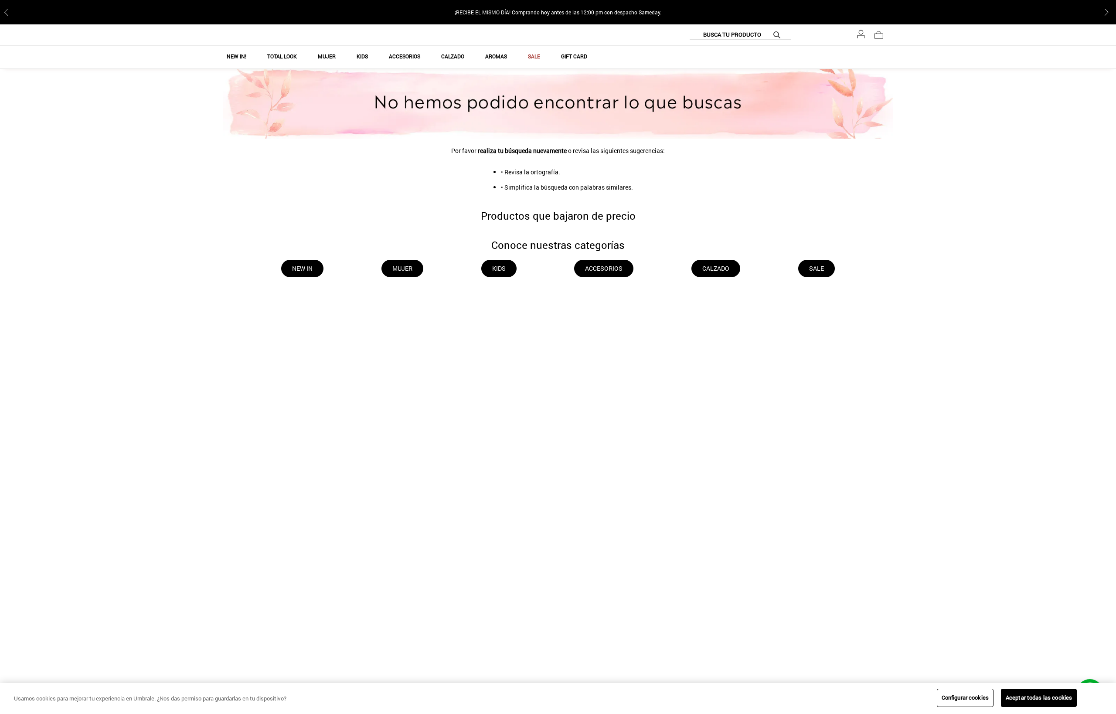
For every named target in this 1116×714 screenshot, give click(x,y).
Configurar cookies (965, 697)
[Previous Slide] (8, 12)
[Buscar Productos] (799, 35)
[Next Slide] (1108, 12)
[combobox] (760, 35)
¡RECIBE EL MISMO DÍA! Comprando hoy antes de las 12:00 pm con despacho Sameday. (558, 12)
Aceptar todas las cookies (1039, 697)
